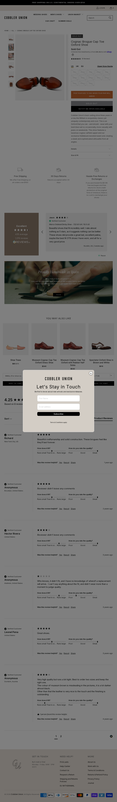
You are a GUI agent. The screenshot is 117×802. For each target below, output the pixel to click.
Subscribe (58, 414)
